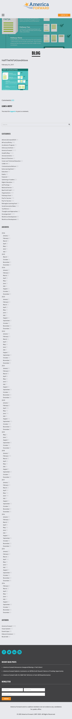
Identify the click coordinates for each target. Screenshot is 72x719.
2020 (3, 400)
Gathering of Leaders (8, 179)
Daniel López (5, 631)
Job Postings (5, 185)
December (6, 265)
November (6, 262)
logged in (13, 111)
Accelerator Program (8, 145)
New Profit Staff (7, 190)
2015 (3, 549)
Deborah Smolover (7, 634)
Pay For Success (6, 198)
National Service (7, 187)
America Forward (7, 150)
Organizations (6, 193)
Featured (4, 177)
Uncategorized (6, 214)
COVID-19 (5, 164)
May (4, 246)
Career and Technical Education (11, 161)
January (5, 236)
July (4, 251)
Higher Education (7, 182)
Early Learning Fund (7, 169)
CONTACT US (64, 15)
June (4, 249)
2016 (3, 514)
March (5, 241)
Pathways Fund (6, 195)
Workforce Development (9, 217)
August (5, 289)
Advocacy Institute (7, 148)
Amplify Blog (6, 153)
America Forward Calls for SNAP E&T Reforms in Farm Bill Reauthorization (27, 675)
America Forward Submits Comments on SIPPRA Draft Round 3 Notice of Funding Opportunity (33, 671)
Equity (4, 174)
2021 (3, 366)
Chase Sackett (6, 629)
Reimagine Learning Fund (9, 203)
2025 (3, 254)
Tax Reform (5, 209)
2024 (3, 267)
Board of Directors (7, 158)
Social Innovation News (9, 206)
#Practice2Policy (7, 142)
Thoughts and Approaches (10, 211)
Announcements (7, 156)
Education (5, 171)
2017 (3, 480)
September (6, 320)
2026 (3, 233)
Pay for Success (6, 201)
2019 (3, 432)
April (4, 243)
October (5, 259)
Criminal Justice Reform (9, 166)
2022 (3, 331)
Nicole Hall (5, 637)
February (5, 238)
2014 (3, 583)
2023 (3, 297)
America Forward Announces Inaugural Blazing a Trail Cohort (22, 667)
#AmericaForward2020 (9, 140)
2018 (3, 450)
